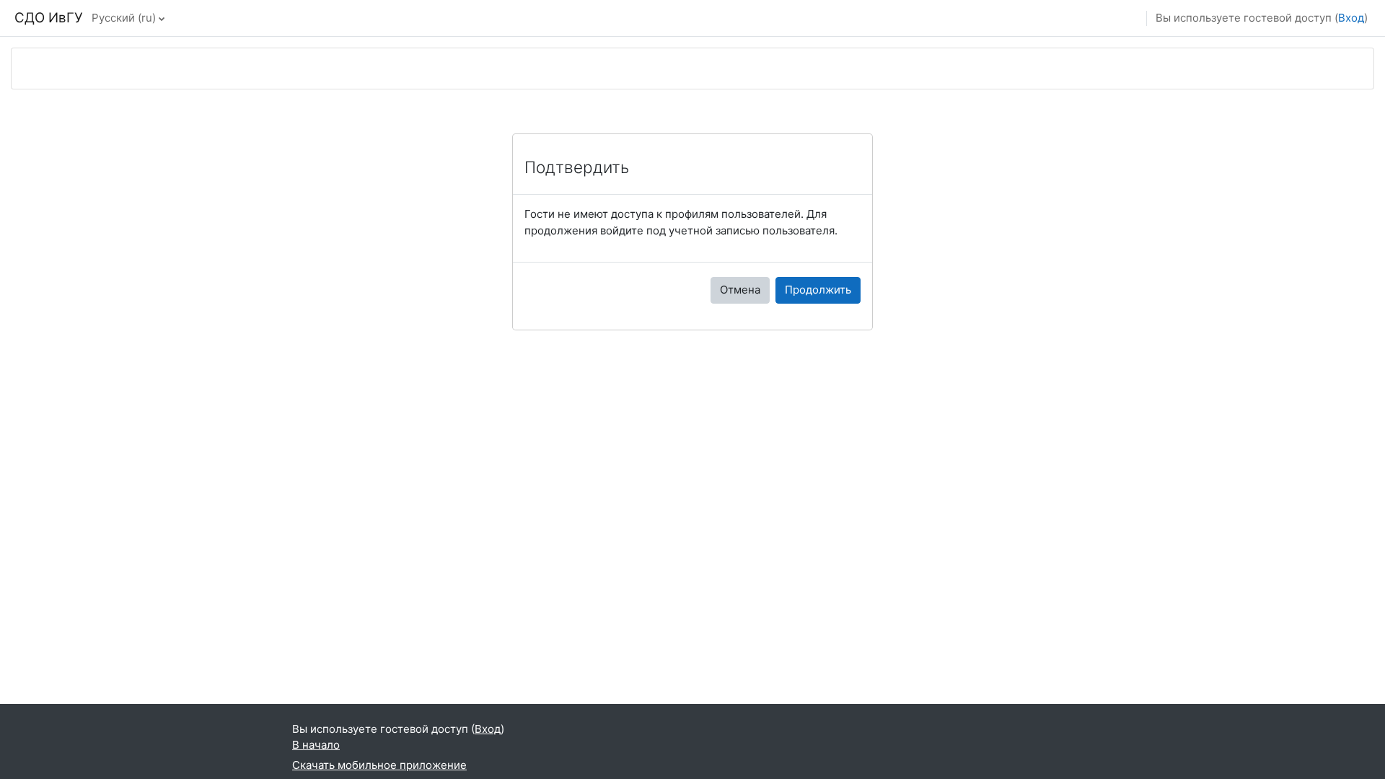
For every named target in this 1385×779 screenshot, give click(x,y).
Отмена (740, 289)
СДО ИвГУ (48, 17)
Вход (1351, 18)
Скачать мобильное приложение (379, 765)
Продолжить (818, 289)
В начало (316, 745)
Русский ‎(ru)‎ (124, 18)
